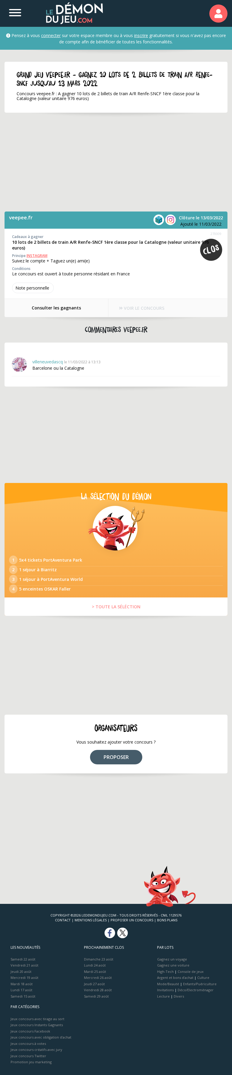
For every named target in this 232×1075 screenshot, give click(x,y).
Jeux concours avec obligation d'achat (41, 1037)
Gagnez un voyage (172, 959)
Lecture (163, 996)
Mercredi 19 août (24, 977)
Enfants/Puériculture (200, 984)
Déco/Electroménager (196, 990)
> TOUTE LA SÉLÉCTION (116, 607)
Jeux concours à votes (28, 1043)
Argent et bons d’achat (175, 977)
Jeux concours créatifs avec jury (36, 1049)
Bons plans (167, 920)
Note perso (32, 288)
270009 (216, 233)
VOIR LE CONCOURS (143, 308)
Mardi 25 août (95, 971)
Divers (179, 996)
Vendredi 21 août (24, 965)
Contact (63, 920)
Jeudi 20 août (21, 971)
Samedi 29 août (96, 996)
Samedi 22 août (23, 959)
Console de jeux (191, 971)
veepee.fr (21, 217)
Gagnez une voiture (173, 965)
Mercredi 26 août (98, 977)
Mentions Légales (91, 920)
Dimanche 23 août (98, 959)
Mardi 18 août (22, 984)
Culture (203, 977)
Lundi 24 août (95, 965)
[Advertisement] (116, 162)
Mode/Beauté (168, 984)
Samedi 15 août (23, 996)
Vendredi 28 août (98, 990)
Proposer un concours (132, 920)
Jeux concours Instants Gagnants (37, 1025)
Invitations (165, 990)
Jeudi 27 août (94, 984)
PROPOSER (116, 757)
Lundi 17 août (21, 990)
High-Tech (165, 971)
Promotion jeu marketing (31, 1062)
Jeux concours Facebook (30, 1031)
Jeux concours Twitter (28, 1056)
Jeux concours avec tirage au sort (37, 1019)
